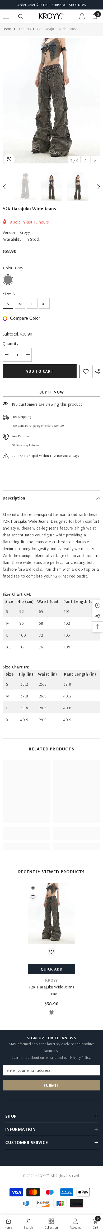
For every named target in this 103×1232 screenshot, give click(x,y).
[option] (51, 100)
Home (7, 28)
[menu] (6, 16)
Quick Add (51, 969)
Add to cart (40, 371)
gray (51, 1012)
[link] (26, 836)
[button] (85, 160)
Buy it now (51, 392)
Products (24, 28)
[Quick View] (33, 888)
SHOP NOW (77, 4)
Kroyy (24, 232)
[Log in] (82, 16)
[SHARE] (96, 371)
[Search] (21, 16)
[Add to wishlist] (85, 371)
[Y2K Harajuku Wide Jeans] (51, 913)
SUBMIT (51, 1085)
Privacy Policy (80, 1057)
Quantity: (11, 343)
